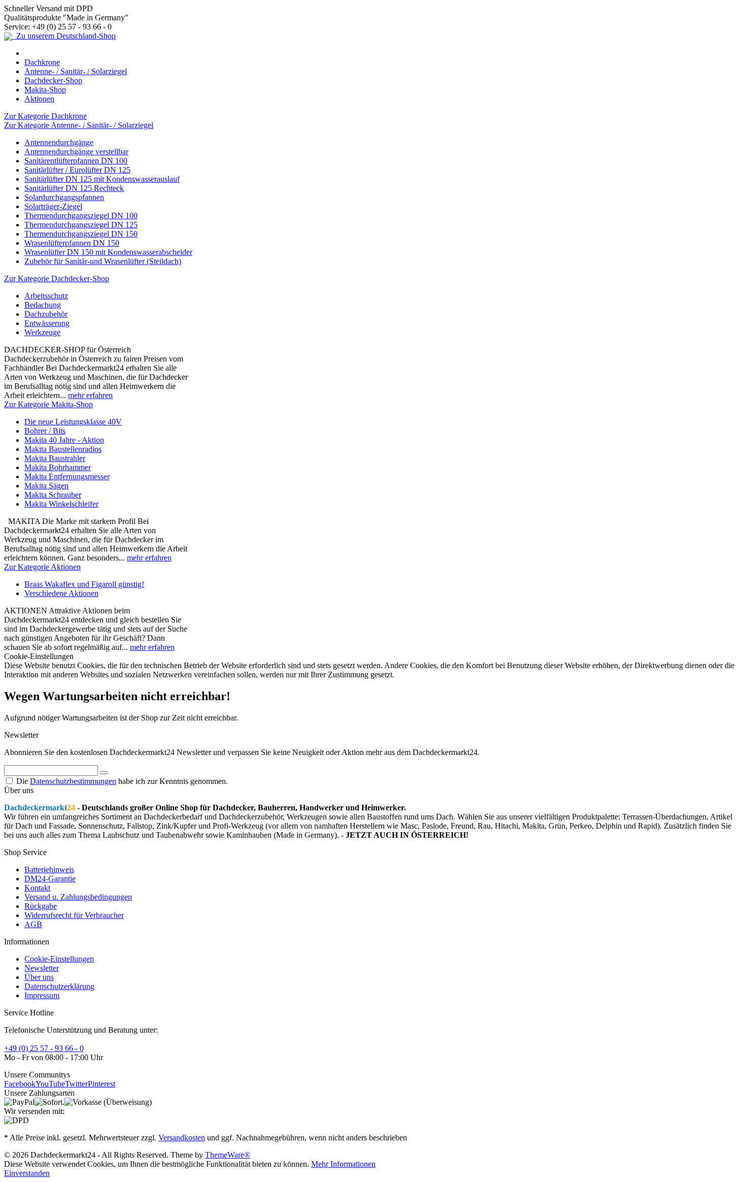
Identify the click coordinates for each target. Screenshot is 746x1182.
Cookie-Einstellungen (59, 959)
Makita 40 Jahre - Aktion (64, 440)
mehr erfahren (90, 395)
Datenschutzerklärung (59, 986)
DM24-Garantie (50, 878)
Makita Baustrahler (54, 458)
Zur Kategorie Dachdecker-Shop (56, 278)
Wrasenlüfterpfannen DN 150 (71, 243)
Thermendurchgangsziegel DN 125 (81, 224)
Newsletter (41, 968)
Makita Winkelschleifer (61, 504)
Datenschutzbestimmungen (73, 781)
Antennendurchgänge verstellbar (76, 151)
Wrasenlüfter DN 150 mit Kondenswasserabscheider (108, 252)
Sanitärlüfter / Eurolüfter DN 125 (77, 170)
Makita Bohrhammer (57, 467)
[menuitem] (383, 53)
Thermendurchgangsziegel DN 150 (81, 233)
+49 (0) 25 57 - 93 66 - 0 (44, 1048)
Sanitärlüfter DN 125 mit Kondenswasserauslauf (102, 179)
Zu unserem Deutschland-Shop (64, 35)
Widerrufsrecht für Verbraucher (74, 915)
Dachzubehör (45, 314)
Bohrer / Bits (44, 430)
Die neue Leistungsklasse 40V (73, 421)
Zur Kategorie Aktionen (42, 567)
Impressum (41, 995)
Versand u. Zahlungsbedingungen (78, 897)
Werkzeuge (42, 332)
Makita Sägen (46, 485)
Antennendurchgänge (58, 142)
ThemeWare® (227, 1155)
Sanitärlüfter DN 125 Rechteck (74, 188)
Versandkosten (181, 1137)
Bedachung (42, 305)
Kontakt (37, 887)
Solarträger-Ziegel (53, 206)
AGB (33, 924)
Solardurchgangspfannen (64, 197)
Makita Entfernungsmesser (67, 476)
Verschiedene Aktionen (61, 593)
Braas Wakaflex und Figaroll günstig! (84, 584)
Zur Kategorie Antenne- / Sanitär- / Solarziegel (78, 125)
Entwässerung (47, 323)
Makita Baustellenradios (62, 449)
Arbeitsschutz (46, 295)
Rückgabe (40, 906)
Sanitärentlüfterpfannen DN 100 (75, 160)
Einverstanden (27, 1173)
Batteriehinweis (49, 869)
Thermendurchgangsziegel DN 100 (81, 215)
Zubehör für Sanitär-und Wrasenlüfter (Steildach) (102, 261)
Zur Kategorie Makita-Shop (48, 404)
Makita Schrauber (52, 494)
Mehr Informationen (343, 1164)
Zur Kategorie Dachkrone (45, 116)
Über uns (39, 977)
